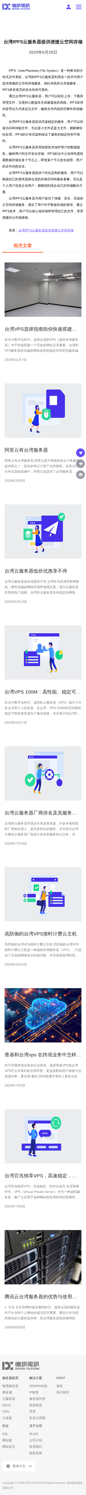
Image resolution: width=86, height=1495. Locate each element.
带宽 (32, 1411)
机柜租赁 (35, 1405)
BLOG (33, 1434)
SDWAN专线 (38, 1386)
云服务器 (8, 1399)
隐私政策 (35, 1453)
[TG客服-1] (80, 452)
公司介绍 (35, 1440)
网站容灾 (8, 1446)
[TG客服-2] (80, 463)
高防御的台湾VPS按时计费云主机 (41, 933)
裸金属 (7, 1392)
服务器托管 (37, 1399)
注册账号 (68, 7)
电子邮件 (62, 1392)
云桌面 (7, 1418)
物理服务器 (10, 1386)
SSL (5, 1434)
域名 (59, 1386)
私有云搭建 (37, 1418)
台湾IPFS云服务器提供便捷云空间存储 (46, 230)
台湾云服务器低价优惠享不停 (36, 570)
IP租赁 (34, 1392)
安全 (5, 1426)
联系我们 (35, 1446)
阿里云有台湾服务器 (26, 450)
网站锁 (7, 1440)
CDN (5, 1411)
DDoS (6, 1405)
